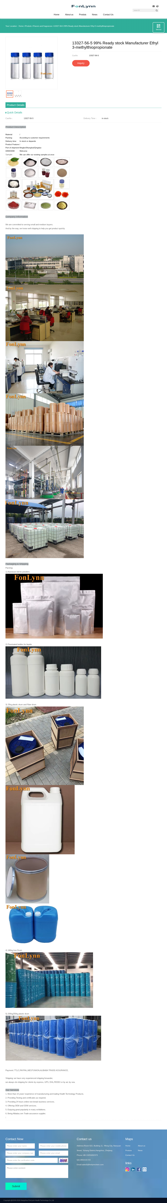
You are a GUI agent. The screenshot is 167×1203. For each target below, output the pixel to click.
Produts (82, 14)
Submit (16, 1186)
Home (21, 26)
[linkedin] (133, 1169)
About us (69, 14)
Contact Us (108, 14)
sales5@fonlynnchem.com (93, 1165)
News (94, 14)
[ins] (128, 1169)
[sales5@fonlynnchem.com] (145, 1169)
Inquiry (80, 63)
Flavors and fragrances (42, 26)
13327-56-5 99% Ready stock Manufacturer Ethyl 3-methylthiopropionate (84, 26)
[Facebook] (139, 1169)
